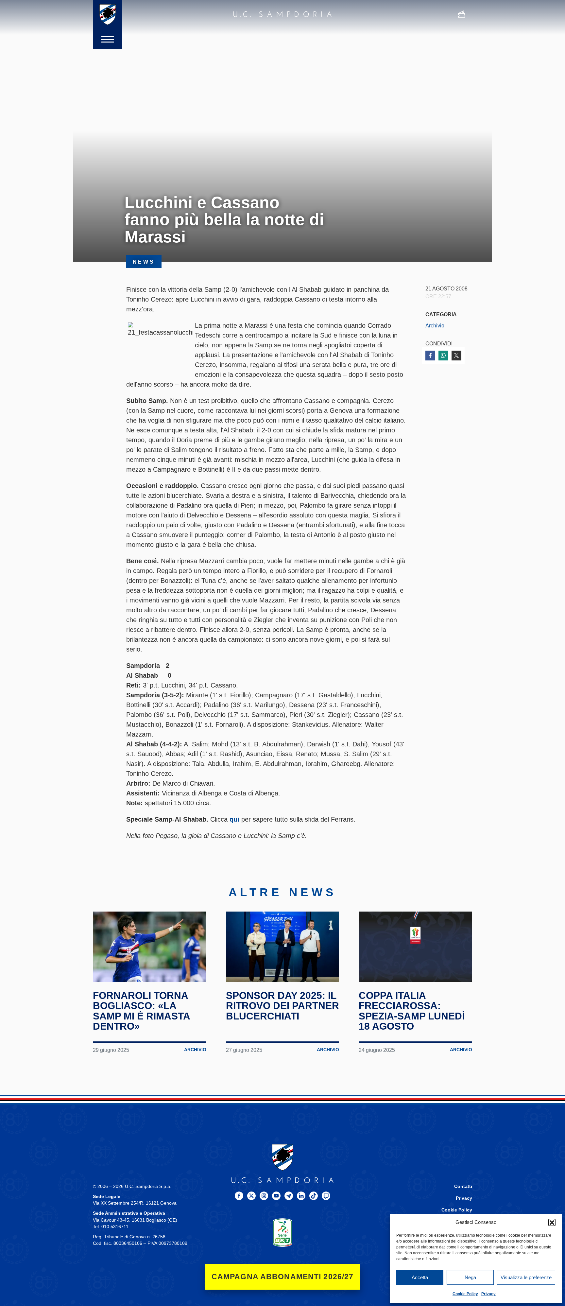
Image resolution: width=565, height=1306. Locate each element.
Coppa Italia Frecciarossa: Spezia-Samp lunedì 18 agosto (412, 1011)
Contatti (463, 1186)
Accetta (420, 1277)
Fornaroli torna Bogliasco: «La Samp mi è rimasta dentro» (141, 1011)
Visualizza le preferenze (526, 1277)
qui (234, 819)
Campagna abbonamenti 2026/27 (283, 1277)
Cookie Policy (465, 1294)
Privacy (488, 1294)
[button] (552, 1222)
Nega (470, 1277)
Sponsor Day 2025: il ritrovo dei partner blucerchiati (282, 1005)
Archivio (434, 325)
